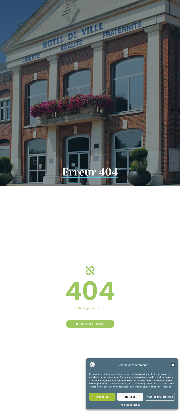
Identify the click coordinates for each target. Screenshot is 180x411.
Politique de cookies (130, 404)
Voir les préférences (160, 396)
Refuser (130, 396)
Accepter (102, 396)
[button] (173, 365)
